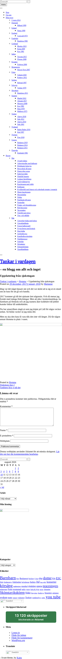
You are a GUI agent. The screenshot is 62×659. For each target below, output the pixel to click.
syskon (3, 597)
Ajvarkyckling (22, 161)
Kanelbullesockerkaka (24, 236)
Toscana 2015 (22, 57)
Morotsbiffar (21, 195)
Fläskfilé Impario (23, 176)
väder (43, 598)
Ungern (14, 140)
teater (10, 597)
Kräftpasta (20, 187)
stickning (55, 593)
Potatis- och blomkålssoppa (26, 205)
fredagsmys (8, 582)
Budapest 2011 (22, 148)
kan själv (43, 582)
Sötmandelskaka (22, 247)
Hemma (12, 382)
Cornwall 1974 (22, 36)
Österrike (15, 150)
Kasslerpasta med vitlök (25, 184)
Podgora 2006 (22, 64)
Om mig (8, 15)
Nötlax (19, 197)
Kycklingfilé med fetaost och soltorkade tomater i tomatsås (37, 189)
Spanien (14, 96)
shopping (47, 589)
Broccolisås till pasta (24, 169)
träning (15, 598)
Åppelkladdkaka (22, 249)
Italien (14, 54)
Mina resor (9, 18)
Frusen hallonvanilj (23, 226)
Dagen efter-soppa (23, 171)
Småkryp (41, 593)
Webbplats (5, 441)
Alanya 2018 (21, 117)
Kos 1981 (20, 51)
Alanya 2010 (21, 122)
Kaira (19, 657)
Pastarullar (21, 202)
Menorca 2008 (22, 104)
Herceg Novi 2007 (23, 70)
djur (41, 578)
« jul (2, 487)
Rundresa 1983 (22, 41)
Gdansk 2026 (22, 75)
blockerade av (34, 618)
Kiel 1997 (20, 132)
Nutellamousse (22, 239)
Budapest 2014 (22, 145)
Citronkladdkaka (23, 223)
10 (1, 474)
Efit (53, 578)
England (14, 33)
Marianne (48, 284)
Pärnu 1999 (21, 31)
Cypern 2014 (16, 20)
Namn (3, 430)
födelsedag (16, 582)
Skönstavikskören (12, 592)
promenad (17, 589)
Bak (13, 218)
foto (1, 582)
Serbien (14, 80)
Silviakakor (21, 244)
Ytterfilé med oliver (24, 213)
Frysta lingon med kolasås (26, 229)
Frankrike (15, 38)
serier (41, 589)
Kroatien (14, 62)
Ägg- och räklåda (23, 216)
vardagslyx (36, 598)
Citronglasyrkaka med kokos (27, 221)
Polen (13, 72)
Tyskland (15, 127)
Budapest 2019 (22, 143)
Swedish (9, 601)
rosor (28, 589)
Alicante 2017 (22, 101)
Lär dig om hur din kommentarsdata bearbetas (29, 452)
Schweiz (14, 85)
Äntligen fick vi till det (10, 387)
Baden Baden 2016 (23, 130)
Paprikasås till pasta (24, 200)
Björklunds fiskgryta (24, 166)
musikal (24, 586)
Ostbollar (20, 242)
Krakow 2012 (22, 78)
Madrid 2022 (21, 98)
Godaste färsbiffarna (24, 179)
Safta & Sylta (34, 589)
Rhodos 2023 (22, 46)
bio (17, 578)
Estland (14, 28)
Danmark (15, 23)
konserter (51, 581)
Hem (7, 12)
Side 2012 (20, 119)
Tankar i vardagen (18, 261)
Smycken (34, 593)
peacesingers (50, 586)
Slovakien (15, 91)
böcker (31, 578)
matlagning (17, 586)
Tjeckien (14, 135)
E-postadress (6, 435)
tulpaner (21, 598)
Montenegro (16, 67)
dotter (47, 578)
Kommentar (6, 406)
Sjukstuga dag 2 (7, 385)
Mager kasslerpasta (23, 192)
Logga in (16, 632)
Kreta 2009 (21, 49)
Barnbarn (8, 577)
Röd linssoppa (22, 208)
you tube (53, 596)
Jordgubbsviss (22, 234)
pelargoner (3, 589)
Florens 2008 (21, 59)
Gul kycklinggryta (23, 182)
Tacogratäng (21, 210)
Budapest (24, 578)
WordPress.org (18, 640)
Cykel (36, 578)
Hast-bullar (21, 231)
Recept (8, 156)
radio (24, 589)
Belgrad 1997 (22, 83)
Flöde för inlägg (19, 635)
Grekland (15, 44)
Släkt (28, 592)
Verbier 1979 (21, 88)
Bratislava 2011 (22, 93)
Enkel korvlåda (22, 174)
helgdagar (25, 582)
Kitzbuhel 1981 (22, 153)
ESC (58, 578)
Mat (13, 158)
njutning (32, 586)
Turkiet (14, 114)
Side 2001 (20, 124)
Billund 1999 (21, 25)
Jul (38, 581)
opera (39, 586)
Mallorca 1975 (22, 111)
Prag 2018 (20, 137)
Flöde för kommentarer (22, 638)
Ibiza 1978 (21, 109)
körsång (6, 585)
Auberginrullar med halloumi (27, 163)
